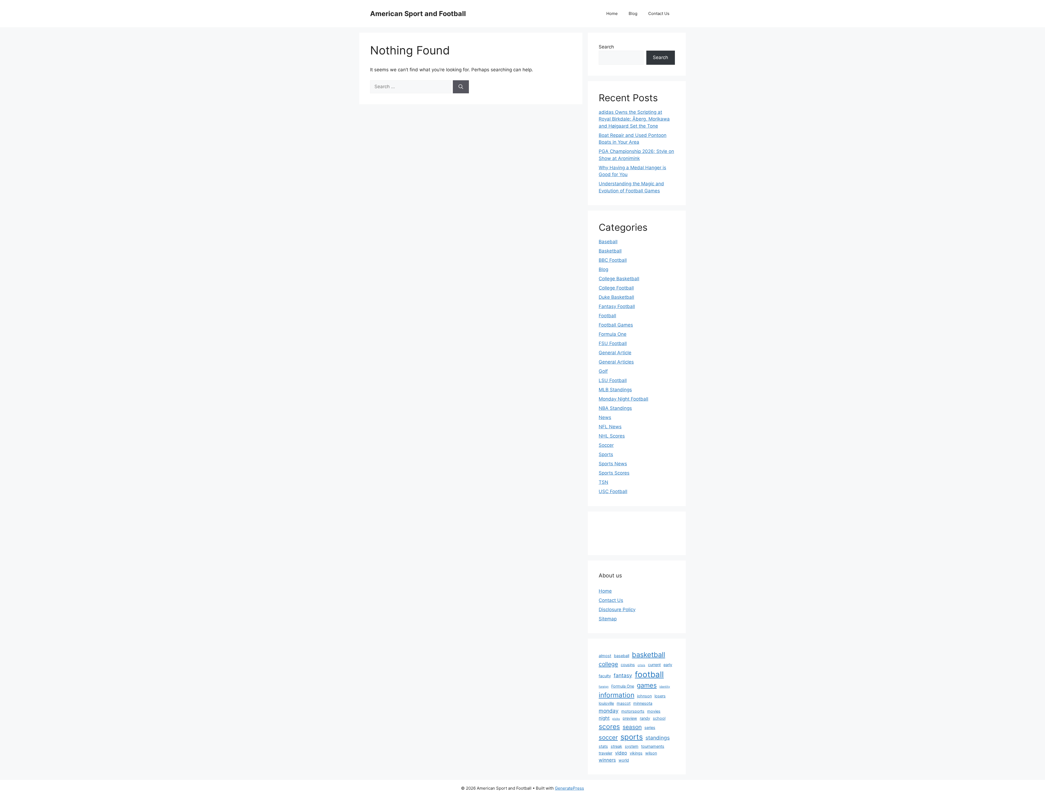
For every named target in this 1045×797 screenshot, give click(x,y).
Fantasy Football (617, 306)
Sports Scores (614, 473)
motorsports (632, 711)
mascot (624, 703)
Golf (603, 371)
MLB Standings (615, 389)
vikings (636, 753)
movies (653, 711)
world (624, 760)
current (654, 664)
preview (630, 718)
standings (658, 737)
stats (603, 746)
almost (605, 655)
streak (616, 746)
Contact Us (658, 13)
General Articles (616, 362)
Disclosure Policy (617, 609)
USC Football (613, 491)
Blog (633, 13)
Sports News (613, 463)
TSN (603, 482)
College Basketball (619, 278)
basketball (648, 654)
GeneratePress (569, 788)
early (667, 664)
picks (616, 719)
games (647, 685)
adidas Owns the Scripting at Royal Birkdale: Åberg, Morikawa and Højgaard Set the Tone (634, 119)
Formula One (612, 334)
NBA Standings (615, 408)
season (632, 727)
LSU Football (613, 380)
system (631, 746)
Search (606, 47)
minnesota (642, 703)
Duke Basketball (616, 297)
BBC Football (613, 260)
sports (631, 737)
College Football (616, 288)
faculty (605, 675)
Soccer (606, 445)
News (605, 417)
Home (612, 13)
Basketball (610, 251)
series (649, 727)
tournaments (652, 746)
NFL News (610, 426)
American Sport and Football (418, 14)
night (604, 718)
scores (609, 726)
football (649, 674)
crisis (641, 665)
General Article (615, 352)
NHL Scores (612, 436)
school (659, 718)
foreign (603, 686)
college (608, 664)
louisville (606, 703)
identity (664, 686)
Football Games (616, 325)
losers (660, 696)
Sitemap (608, 618)
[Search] (461, 86)
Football (607, 315)
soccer (608, 737)
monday (609, 710)
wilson (651, 753)
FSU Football (613, 343)
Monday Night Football (623, 399)
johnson (644, 696)
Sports (606, 454)
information (616, 695)
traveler (605, 753)
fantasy (623, 675)
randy (645, 718)
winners (607, 760)
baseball (621, 655)
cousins (628, 664)
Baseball (608, 241)
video (621, 753)
